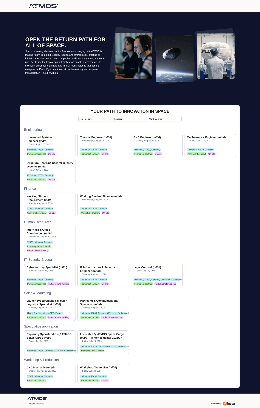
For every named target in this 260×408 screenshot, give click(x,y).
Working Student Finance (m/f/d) (101, 196)
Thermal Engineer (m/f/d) (96, 137)
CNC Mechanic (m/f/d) (41, 367)
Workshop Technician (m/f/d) (98, 367)
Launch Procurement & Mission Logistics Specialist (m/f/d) (47, 302)
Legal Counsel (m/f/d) (147, 267)
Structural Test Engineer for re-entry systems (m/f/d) (50, 164)
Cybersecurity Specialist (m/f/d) (47, 267)
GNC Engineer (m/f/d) (147, 137)
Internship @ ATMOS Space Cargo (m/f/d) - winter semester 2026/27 (102, 336)
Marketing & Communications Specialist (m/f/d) (99, 302)
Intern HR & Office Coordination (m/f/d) (40, 231)
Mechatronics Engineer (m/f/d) (206, 137)
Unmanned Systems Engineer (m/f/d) (40, 139)
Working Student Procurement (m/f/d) (39, 198)
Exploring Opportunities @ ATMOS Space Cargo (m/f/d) (49, 336)
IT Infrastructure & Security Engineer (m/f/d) (97, 269)
